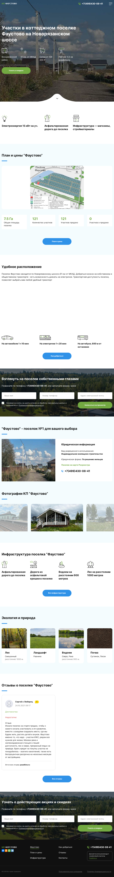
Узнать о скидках (16, 70)
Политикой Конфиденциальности (31, 405)
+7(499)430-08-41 (92, 3)
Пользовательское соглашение (70, 871)
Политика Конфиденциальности (99, 871)
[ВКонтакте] (3, 850)
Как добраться (57, 356)
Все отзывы (57, 779)
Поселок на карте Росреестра (75, 465)
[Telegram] (12, 850)
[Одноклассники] (6, 850)
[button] (79, 518)
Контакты (63, 858)
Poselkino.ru (93, 858)
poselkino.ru (64, 60)
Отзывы (62, 852)
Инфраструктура (38, 858)
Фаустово (34, 847)
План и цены (57, 241)
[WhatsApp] (9, 850)
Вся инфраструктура (57, 593)
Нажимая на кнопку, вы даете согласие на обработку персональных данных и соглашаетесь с (36, 404)
